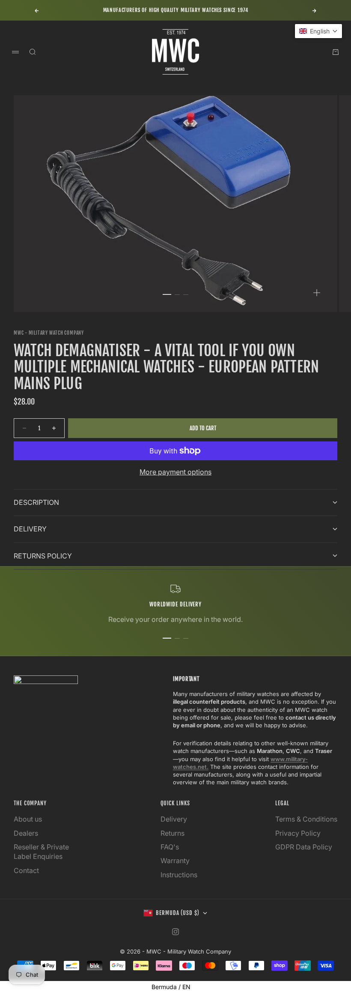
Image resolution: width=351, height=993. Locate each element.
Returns (172, 833)
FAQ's (170, 847)
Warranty (175, 860)
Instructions (179, 874)
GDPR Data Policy (303, 847)
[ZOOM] (316, 292)
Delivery (174, 819)
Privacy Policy (298, 833)
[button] (318, 31)
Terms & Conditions (306, 819)
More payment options (175, 472)
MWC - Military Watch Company (49, 333)
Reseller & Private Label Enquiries (41, 852)
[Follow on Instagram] (175, 931)
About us (28, 819)
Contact (26, 870)
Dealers (26, 833)
